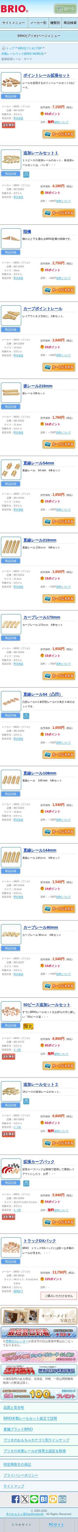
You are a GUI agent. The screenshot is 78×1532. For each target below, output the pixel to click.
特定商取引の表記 (17, 1464)
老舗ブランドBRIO (18, 1429)
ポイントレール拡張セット (46, 75)
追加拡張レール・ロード (16, 59)
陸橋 (27, 231)
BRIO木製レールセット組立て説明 (30, 1418)
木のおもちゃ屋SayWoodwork (25, 1514)
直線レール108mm (39, 773)
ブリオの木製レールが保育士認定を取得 (34, 1451)
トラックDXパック (39, 1241)
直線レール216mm (39, 540)
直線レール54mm (38, 463)
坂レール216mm (37, 386)
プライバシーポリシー (20, 1475)
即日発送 (18, 118)
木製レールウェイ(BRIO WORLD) (22, 53)
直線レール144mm (39, 850)
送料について (61, 122)
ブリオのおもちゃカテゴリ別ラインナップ (36, 1440)
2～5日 (17, 1049)
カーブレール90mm (40, 927)
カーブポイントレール (42, 308)
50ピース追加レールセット (47, 1005)
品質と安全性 (13, 1407)
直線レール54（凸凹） (43, 694)
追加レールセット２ (40, 1084)
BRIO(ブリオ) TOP (30, 48)
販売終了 (18, 1291)
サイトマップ (13, 1486)
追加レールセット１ (40, 153)
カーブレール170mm (41, 617)
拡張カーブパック (39, 1162)
